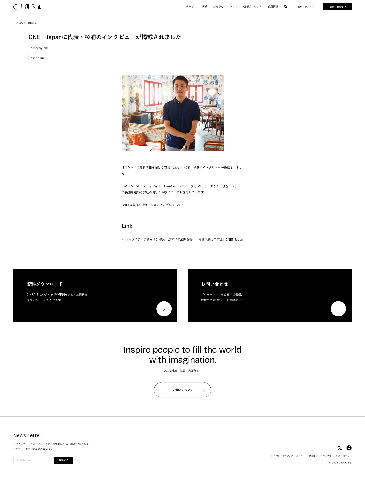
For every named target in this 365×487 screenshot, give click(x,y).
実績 (204, 6)
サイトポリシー (344, 456)
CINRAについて (252, 6)
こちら (49, 449)
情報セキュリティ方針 (320, 456)
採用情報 (273, 6)
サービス (191, 6)
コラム (233, 6)
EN (277, 456)
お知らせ (218, 6)
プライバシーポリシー (293, 456)
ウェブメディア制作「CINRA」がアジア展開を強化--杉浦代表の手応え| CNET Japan (184, 239)
